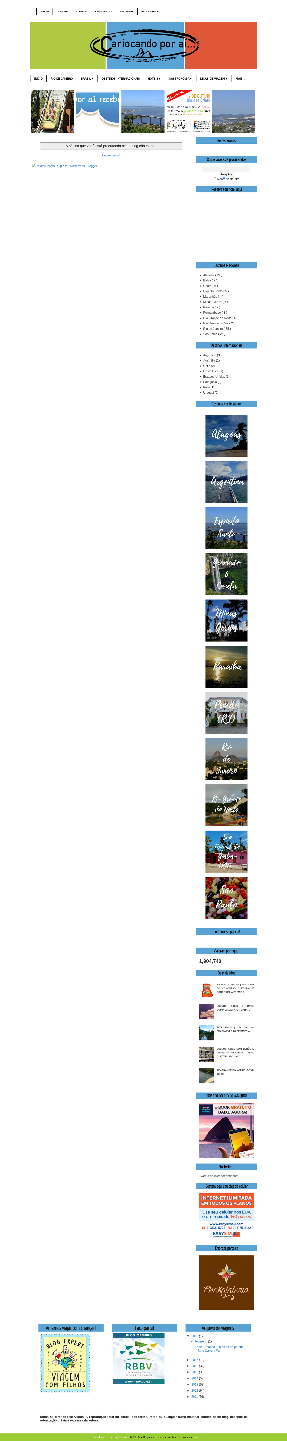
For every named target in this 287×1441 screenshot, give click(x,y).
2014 (195, 1378)
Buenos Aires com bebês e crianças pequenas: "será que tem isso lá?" (235, 1053)
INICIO (38, 78)
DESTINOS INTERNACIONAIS (121, 78)
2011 (195, 1396)
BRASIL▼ (87, 78)
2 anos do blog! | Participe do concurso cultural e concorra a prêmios (235, 988)
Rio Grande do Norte (217, 318)
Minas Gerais (212, 302)
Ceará (207, 286)
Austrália (209, 360)
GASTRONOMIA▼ (180, 78)
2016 (195, 1366)
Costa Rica (211, 371)
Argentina (209, 355)
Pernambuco (212, 312)
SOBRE (45, 11)
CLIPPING (81, 11)
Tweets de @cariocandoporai (219, 1176)
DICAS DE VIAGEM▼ (214, 78)
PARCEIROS (126, 11)
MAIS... (240, 78)
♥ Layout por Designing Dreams (109, 1437)
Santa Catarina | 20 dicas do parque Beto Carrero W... (219, 1348)
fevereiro (201, 1341)
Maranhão (210, 296)
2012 (195, 1390)
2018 (195, 1336)
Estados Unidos (214, 376)
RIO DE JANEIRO (62, 78)
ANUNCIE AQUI (103, 11)
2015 (195, 1372)
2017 (195, 1360)
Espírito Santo (213, 291)
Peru (206, 387)
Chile (206, 366)
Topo (195, 1437)
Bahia (207, 280)
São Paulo (210, 334)
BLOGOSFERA (149, 11)
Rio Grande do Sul (216, 323)
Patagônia (210, 382)
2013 (195, 1384)
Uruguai (208, 392)
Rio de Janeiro (213, 328)
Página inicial (111, 155)
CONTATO (62, 11)
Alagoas (209, 275)
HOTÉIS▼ (154, 78)
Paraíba (209, 307)
